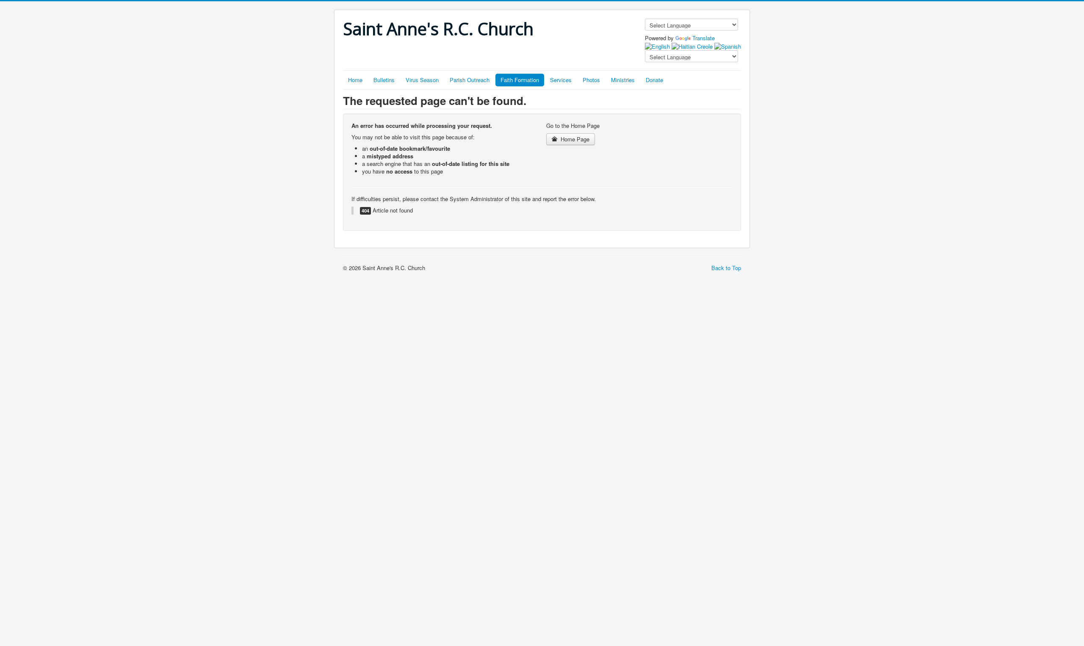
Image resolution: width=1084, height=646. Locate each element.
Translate (703, 38)
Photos (591, 80)
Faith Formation (520, 80)
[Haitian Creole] (692, 45)
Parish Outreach (469, 80)
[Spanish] (727, 45)
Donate (654, 80)
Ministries (623, 80)
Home (355, 80)
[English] (657, 45)
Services (561, 80)
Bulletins (384, 80)
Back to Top (726, 268)
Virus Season (422, 80)
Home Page (574, 139)
